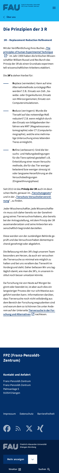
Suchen (42, 469)
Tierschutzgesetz (41, 193)
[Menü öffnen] (54, 7)
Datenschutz (26, 414)
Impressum (9, 414)
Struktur (13, 469)
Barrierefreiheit (45, 414)
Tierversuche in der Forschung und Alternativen (29, 312)
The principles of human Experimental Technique (28, 50)
